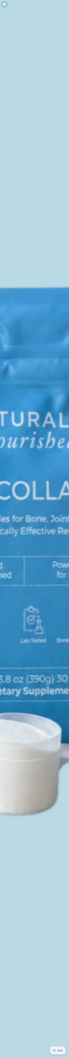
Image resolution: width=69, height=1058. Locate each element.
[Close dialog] (4, 4)
